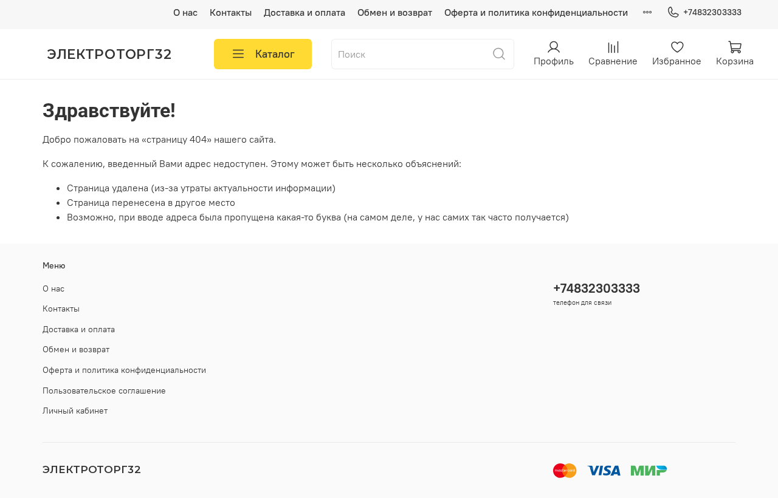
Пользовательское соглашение (104, 390)
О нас (185, 12)
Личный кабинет (75, 410)
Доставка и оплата (304, 12)
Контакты (231, 12)
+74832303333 (712, 12)
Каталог (275, 54)
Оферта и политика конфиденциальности (536, 12)
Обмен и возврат (394, 12)
